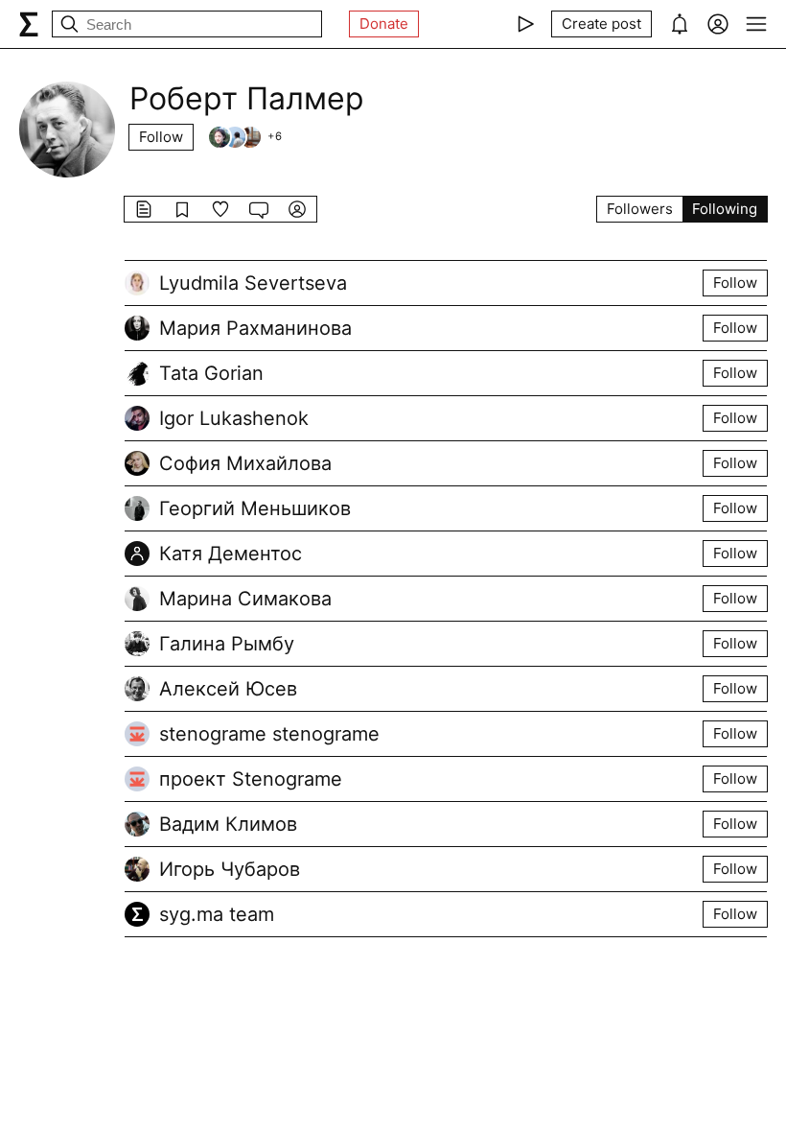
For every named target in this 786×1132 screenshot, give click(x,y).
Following (724, 209)
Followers (640, 209)
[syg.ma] (28, 24)
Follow (161, 137)
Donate (383, 23)
